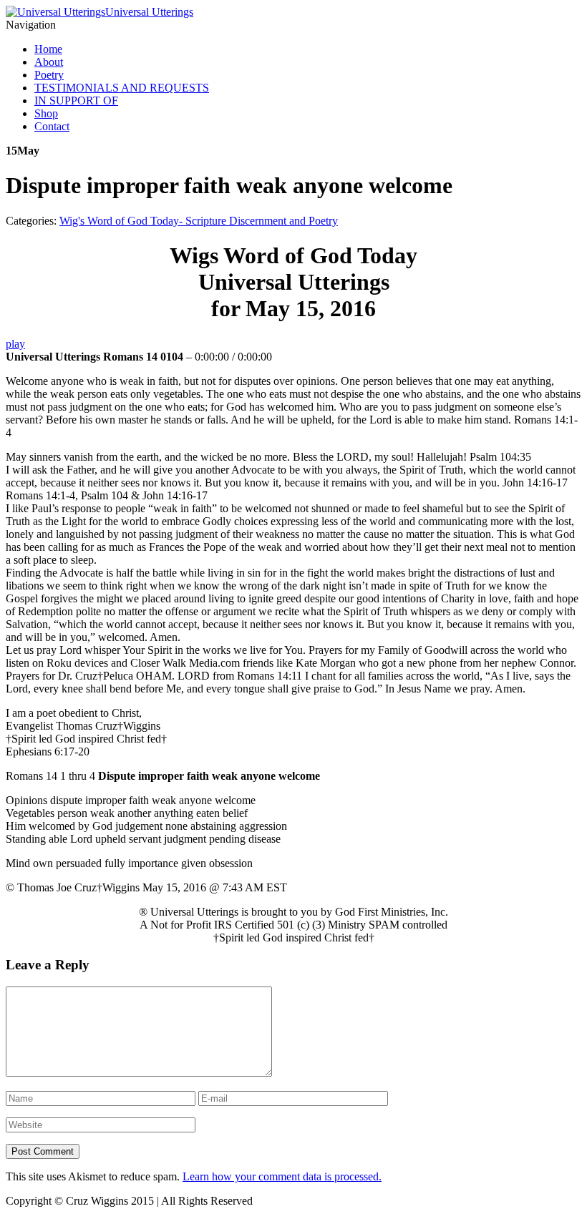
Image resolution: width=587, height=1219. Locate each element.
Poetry (49, 75)
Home (48, 49)
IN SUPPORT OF (76, 100)
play (15, 344)
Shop (46, 113)
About (48, 62)
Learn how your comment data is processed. (282, 1176)
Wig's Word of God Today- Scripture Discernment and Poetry (198, 221)
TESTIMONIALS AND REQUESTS (121, 88)
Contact (51, 126)
